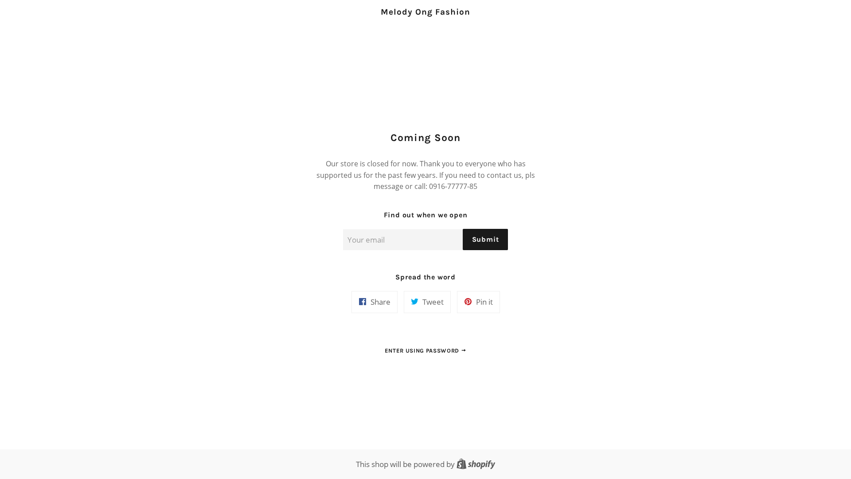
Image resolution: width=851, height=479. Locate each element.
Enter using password (423, 350)
